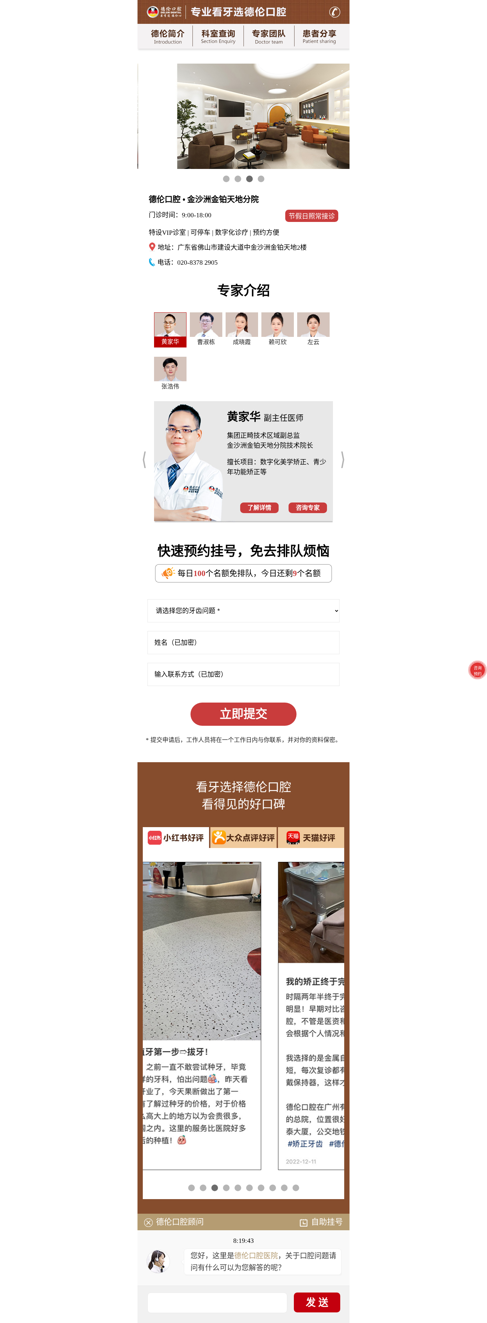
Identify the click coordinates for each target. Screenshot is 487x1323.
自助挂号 (327, 1222)
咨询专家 (308, 507)
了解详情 (259, 507)
